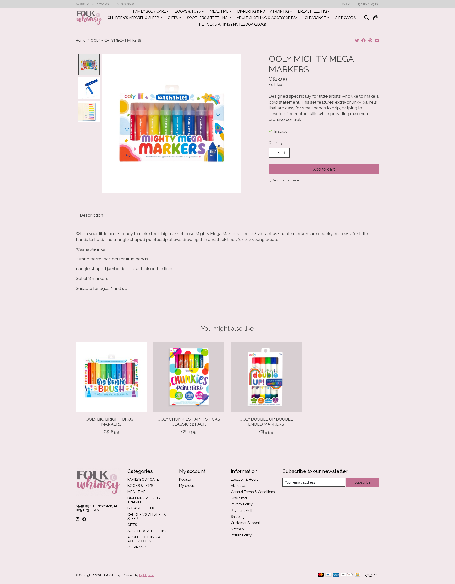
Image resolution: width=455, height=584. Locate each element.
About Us (238, 486)
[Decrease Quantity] (274, 152)
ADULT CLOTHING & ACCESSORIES (143, 539)
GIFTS (132, 525)
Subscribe (362, 482)
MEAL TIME (136, 492)
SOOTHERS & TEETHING (147, 531)
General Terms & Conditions (253, 492)
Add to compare (286, 180)
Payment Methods (245, 510)
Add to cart (324, 169)
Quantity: (276, 143)
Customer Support (245, 523)
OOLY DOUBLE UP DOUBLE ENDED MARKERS (266, 421)
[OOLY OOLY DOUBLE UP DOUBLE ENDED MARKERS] (266, 377)
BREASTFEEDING (141, 508)
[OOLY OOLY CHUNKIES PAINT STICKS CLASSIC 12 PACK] (188, 377)
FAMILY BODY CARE (143, 479)
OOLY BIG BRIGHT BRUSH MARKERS (111, 421)
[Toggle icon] (366, 18)
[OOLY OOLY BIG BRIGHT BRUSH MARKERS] (111, 377)
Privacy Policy (242, 504)
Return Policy (241, 535)
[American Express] (336, 575)
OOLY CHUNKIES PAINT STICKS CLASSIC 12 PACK (189, 421)
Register (185, 479)
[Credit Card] (357, 575)
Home (80, 40)
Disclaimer (239, 498)
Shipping (238, 517)
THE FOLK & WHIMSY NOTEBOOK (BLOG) (231, 24)
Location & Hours (244, 479)
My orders (187, 486)
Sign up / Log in (367, 4)
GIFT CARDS (345, 18)
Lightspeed (146, 575)
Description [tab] (91, 215)
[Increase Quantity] (284, 152)
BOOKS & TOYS (140, 486)
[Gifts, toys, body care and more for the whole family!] (89, 17)
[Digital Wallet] (347, 575)
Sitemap (237, 529)
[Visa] (328, 575)
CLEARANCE (137, 547)
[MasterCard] (321, 575)
